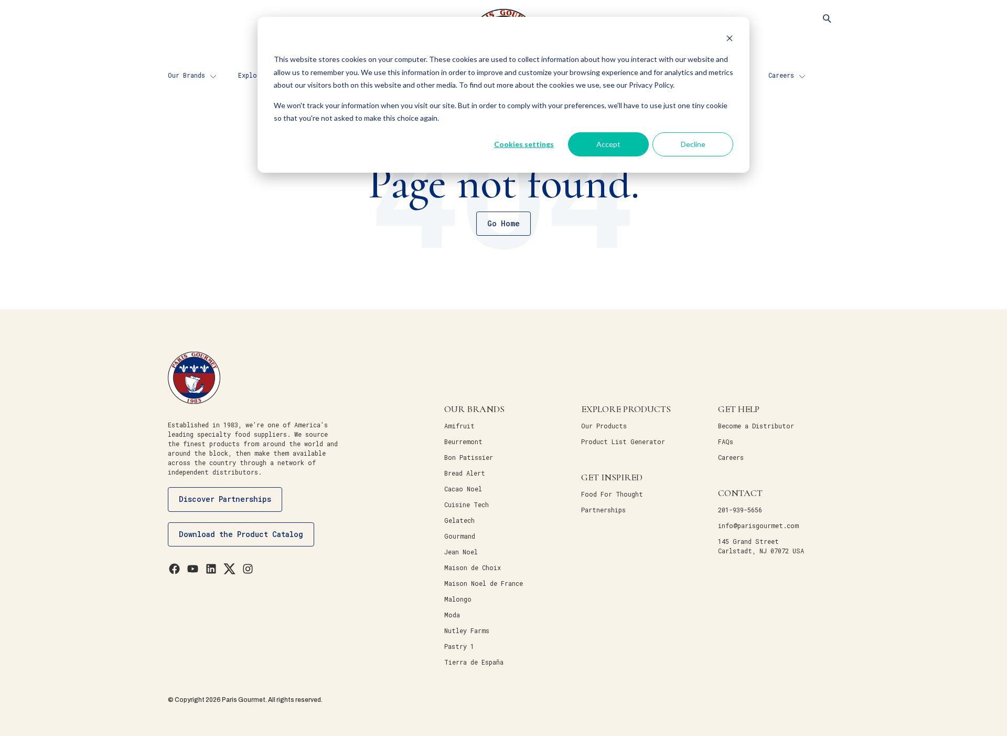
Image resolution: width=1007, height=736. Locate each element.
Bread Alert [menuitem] (464, 473)
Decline (693, 144)
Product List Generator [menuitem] (623, 441)
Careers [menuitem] (781, 75)
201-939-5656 (740, 510)
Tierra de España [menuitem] (474, 662)
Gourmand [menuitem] (459, 536)
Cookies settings (524, 144)
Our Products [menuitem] (604, 426)
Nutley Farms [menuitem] (466, 630)
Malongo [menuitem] (458, 599)
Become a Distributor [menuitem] (756, 426)
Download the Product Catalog (241, 534)
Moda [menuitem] (452, 615)
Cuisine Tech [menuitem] (466, 504)
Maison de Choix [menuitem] (472, 567)
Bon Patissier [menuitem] (468, 457)
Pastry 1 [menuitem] (459, 646)
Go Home (503, 223)
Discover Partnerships (225, 499)
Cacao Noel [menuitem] (463, 489)
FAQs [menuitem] (725, 441)
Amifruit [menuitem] (459, 426)
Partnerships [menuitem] (603, 510)
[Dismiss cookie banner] (729, 39)
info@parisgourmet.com (758, 525)
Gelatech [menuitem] (459, 520)
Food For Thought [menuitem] (612, 494)
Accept (608, 144)
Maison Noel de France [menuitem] (483, 583)
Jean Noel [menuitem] (461, 552)
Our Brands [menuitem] (186, 75)
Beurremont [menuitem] (463, 441)
